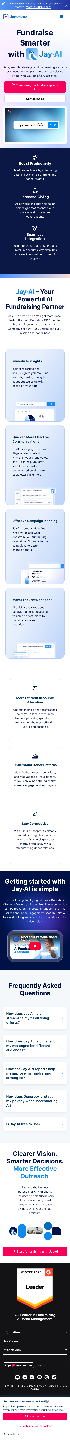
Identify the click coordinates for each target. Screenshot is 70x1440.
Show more (58, 1409)
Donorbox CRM (40, 320)
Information (11, 1332)
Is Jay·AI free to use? (23, 1124)
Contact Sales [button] (35, 98)
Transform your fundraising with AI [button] (36, 87)
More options (11, 1433)
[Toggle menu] (62, 17)
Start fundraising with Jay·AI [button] (37, 1251)
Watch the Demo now (38, 6)
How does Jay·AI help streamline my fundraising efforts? (27, 1018)
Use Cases (11, 1341)
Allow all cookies (35, 1416)
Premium (29, 324)
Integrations (12, 1350)
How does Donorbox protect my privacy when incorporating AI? (32, 1100)
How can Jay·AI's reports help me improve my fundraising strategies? (30, 1073)
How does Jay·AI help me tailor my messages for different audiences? (31, 1045)
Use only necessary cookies (35, 1426)
